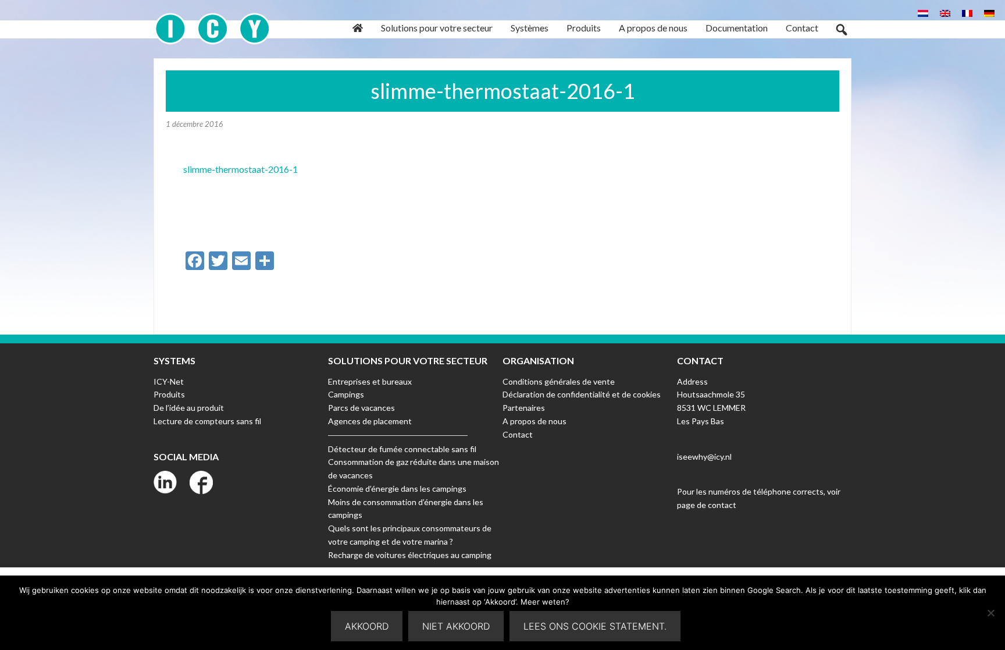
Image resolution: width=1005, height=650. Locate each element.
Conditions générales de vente (558, 381)
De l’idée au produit (189, 408)
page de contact (706, 505)
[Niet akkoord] (990, 613)
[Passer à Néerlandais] (923, 12)
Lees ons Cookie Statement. (595, 626)
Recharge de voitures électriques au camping (409, 555)
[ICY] (213, 22)
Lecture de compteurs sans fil (207, 421)
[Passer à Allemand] (989, 12)
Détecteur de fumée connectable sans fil (402, 449)
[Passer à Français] (967, 12)
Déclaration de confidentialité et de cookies (581, 394)
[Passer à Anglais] (945, 12)
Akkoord (367, 626)
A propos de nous (534, 421)
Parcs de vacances (361, 408)
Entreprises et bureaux (370, 381)
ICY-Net (169, 381)
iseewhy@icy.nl (704, 456)
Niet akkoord (456, 626)
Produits (169, 394)
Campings (346, 394)
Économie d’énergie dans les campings (397, 488)
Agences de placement (370, 421)
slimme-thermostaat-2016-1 (240, 169)
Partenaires (523, 408)
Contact (517, 434)
